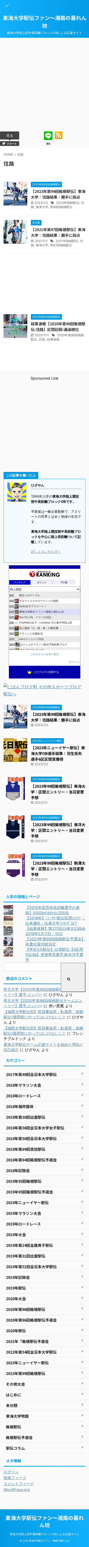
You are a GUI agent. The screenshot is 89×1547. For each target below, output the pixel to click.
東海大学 (42, 207)
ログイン (11, 1471)
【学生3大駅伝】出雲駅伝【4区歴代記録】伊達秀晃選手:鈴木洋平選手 (54, 954)
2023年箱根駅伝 (67, 203)
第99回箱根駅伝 (61, 207)
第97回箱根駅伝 (61, 245)
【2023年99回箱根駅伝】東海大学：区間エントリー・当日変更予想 (58, 791)
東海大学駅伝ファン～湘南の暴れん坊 (44, 21)
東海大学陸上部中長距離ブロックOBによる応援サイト (44, 1534)
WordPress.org (17, 1489)
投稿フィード (15, 1477)
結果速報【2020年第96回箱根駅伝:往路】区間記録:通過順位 (58, 326)
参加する (74, 662)
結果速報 (53, 339)
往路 (42, 339)
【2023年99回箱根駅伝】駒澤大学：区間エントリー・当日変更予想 (58, 868)
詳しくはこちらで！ (46, 552)
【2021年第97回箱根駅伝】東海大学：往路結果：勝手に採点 (58, 232)
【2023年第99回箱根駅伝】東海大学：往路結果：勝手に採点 (58, 194)
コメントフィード (19, 1483)
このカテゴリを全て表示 (44, 654)
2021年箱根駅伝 (67, 241)
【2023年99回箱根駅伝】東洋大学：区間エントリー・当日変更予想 (58, 830)
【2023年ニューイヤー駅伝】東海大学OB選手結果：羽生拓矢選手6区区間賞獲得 (58, 753)
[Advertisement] (44, 84)
